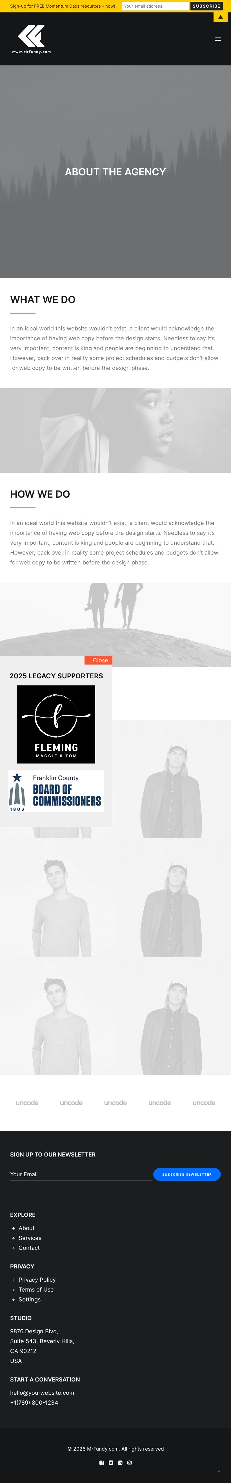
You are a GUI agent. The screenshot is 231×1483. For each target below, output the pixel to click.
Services (30, 1238)
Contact (29, 1247)
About (27, 1228)
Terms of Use (36, 1289)
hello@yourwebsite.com (42, 1392)
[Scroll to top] (219, 1470)
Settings (30, 1299)
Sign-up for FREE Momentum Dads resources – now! (62, 6)
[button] (98, 660)
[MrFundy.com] (31, 39)
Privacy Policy (37, 1279)
